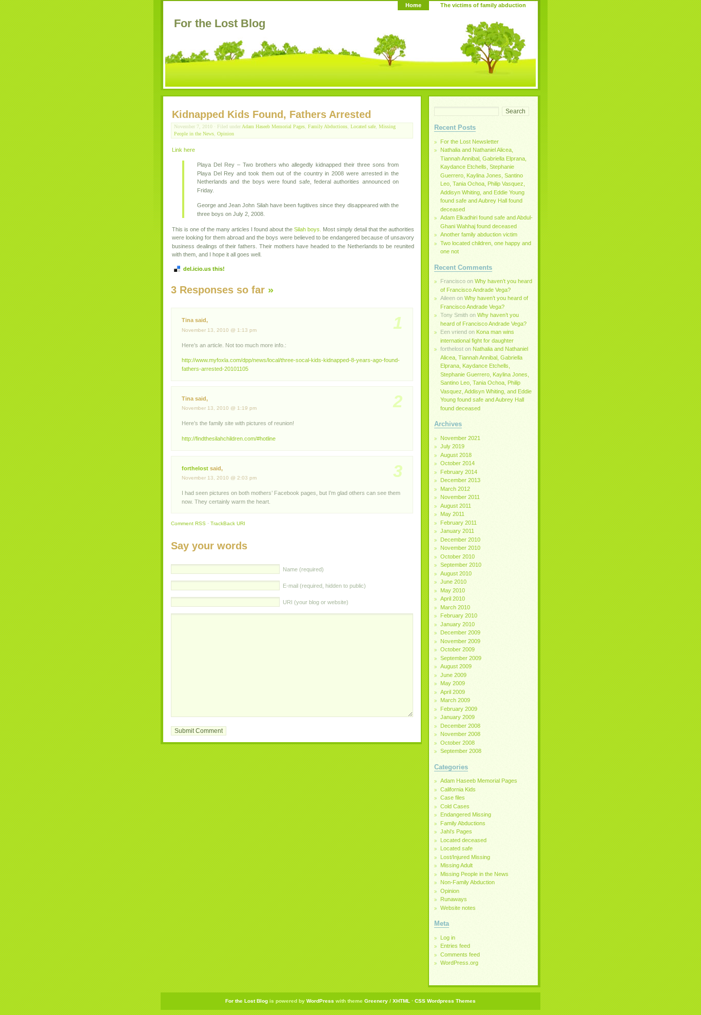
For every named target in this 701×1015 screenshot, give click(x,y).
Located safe (363, 126)
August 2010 (456, 573)
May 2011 (452, 514)
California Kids (458, 789)
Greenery (376, 1001)
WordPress (320, 1001)
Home (413, 5)
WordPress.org (459, 963)
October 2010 (457, 556)
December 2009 (460, 632)
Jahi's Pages (456, 831)
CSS (420, 1001)
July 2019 (452, 446)
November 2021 (460, 438)
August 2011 (455, 506)
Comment (188, 523)
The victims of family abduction (483, 5)
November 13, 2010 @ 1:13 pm (219, 330)
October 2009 (457, 649)
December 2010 (460, 539)
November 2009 (460, 641)
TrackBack (227, 523)
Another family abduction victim (478, 234)
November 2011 (460, 497)
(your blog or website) (315, 602)
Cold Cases (455, 806)
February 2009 (458, 709)
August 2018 (456, 455)
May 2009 (452, 683)
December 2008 (460, 726)
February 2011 (458, 523)
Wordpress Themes (451, 1001)
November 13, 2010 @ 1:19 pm (219, 408)
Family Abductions (327, 126)
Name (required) (302, 569)
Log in (447, 937)
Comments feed (460, 954)
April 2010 (452, 598)
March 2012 (455, 489)
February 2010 (458, 615)
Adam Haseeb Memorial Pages (273, 126)
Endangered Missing (465, 814)
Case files (452, 797)
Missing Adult (456, 865)
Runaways (453, 899)
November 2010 (460, 548)
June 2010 (453, 582)
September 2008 (460, 751)
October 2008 (457, 743)
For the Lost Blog (219, 23)
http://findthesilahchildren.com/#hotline (229, 438)
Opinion (225, 133)
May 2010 (452, 590)
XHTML (401, 1001)
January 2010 (457, 624)
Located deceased (463, 840)
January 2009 (457, 717)
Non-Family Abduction (467, 882)
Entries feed (455, 946)
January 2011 (457, 531)
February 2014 (458, 472)
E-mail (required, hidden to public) (323, 586)
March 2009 (455, 700)
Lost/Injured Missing (465, 857)
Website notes (458, 908)
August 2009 (456, 666)
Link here (183, 150)
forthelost (195, 468)
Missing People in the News (474, 874)
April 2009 (452, 692)
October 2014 (457, 463)
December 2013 (460, 480)
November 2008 (460, 734)
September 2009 (460, 658)
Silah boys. (307, 229)
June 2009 (453, 675)
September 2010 (460, 565)
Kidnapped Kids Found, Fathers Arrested (271, 114)
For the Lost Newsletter (469, 141)
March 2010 (455, 607)
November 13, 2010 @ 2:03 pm (219, 478)
